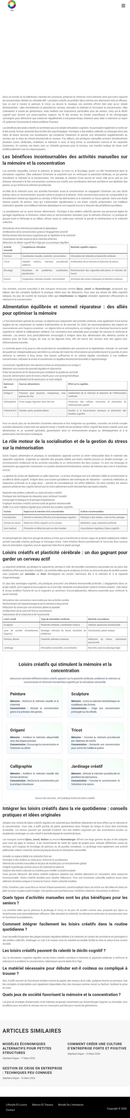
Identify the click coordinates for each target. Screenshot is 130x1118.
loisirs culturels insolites (64, 881)
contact (10, 1110)
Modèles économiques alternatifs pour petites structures (27, 1048)
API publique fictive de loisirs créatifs (76, 798)
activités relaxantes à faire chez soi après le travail (29, 427)
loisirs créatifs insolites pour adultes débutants (46, 877)
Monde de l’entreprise (70, 1104)
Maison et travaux (42, 1104)
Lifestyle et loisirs (65, 38)
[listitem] (34, 701)
